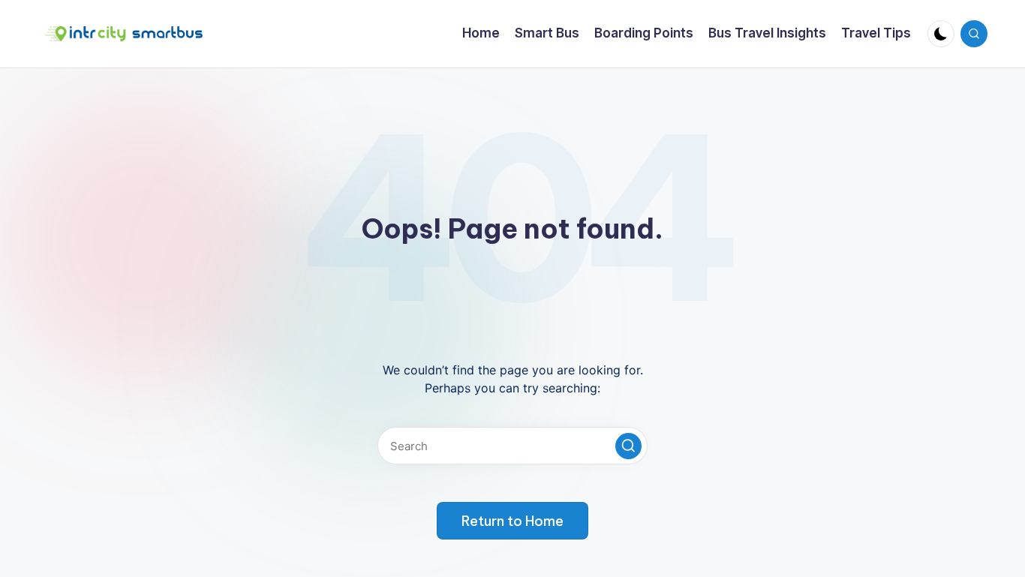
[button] (628, 446)
